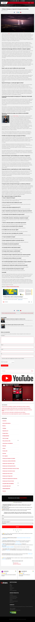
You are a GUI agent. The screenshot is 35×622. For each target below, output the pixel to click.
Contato (11, 589)
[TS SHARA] (4, 3)
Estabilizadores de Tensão (13, 597)
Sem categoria (5, 455)
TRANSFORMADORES (6, 488)
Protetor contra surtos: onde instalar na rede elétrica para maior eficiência (13, 412)
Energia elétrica (5, 433)
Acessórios (4, 420)
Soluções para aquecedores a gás (8, 463)
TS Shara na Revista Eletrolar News (12, 286)
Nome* (3, 515)
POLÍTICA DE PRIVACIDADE (13, 590)
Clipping (11, 586)
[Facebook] (11, 1)
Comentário (3, 335)
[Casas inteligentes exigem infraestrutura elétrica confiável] (3, 326)
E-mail (2, 349)
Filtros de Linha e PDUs (13, 598)
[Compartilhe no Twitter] (15, 12)
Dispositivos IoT (5, 430)
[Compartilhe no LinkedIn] (18, 12)
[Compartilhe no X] (15, 0)
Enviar (17, 526)
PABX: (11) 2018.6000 (12, 608)
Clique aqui (18, 541)
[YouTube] (16, 1)
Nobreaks (4, 445)
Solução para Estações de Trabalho (9, 458)
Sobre (10, 584)
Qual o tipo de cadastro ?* (6, 521)
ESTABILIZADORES (6, 435)
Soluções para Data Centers (7, 473)
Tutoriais (4, 491)
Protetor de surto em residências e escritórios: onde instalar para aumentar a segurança (16, 406)
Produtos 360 (5, 450)
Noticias (5, 5)
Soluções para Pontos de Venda (8, 481)
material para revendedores (8, 443)
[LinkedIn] (14, 1)
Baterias (4, 425)
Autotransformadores (6, 423)
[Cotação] (29, 3)
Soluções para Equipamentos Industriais (10, 478)
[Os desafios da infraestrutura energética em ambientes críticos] (3, 321)
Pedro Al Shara (15, 115)
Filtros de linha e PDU (6, 440)
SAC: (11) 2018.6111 (12, 609)
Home (2, 5)
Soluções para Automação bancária (9, 465)
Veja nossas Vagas (18, 543)
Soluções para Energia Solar (8, 476)
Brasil (9, 33)
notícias (4, 448)
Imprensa (11, 585)
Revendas (4, 453)
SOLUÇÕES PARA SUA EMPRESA (8, 483)
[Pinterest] (18, 1)
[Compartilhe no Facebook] (14, 12)
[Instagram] (12, 1)
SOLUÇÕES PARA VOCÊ (7, 486)
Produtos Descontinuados (14, 601)
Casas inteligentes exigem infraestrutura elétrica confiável (14, 324)
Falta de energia (5, 438)
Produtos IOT (12, 602)
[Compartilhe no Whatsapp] (19, 12)
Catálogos (4, 428)
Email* (3, 518)
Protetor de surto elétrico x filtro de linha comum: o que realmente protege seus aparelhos (16, 408)
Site (1, 353)
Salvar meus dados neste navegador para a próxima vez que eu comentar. (13, 358)
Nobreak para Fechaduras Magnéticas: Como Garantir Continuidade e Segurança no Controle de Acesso (17, 410)
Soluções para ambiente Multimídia (9, 460)
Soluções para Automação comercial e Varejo (11, 468)
